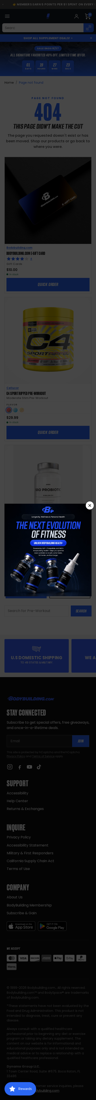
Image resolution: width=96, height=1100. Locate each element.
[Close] (90, 505)
